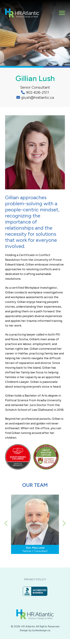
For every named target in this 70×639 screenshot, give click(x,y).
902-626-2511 (37, 92)
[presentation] (6, 532)
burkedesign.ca (41, 630)
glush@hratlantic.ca (37, 97)
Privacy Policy (35, 579)
